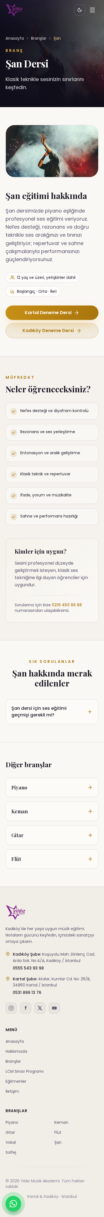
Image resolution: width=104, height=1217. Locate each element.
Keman (61, 1122)
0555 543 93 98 (28, 968)
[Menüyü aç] (92, 10)
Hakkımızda (16, 1051)
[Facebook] (25, 1008)
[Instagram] (11, 1008)
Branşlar (38, 38)
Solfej (11, 1152)
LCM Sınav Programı (25, 1071)
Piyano (12, 1122)
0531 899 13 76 (27, 992)
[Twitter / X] (39, 1008)
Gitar (10, 1132)
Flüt (57, 1132)
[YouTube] (54, 1008)
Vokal (11, 1142)
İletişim (12, 1091)
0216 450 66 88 (67, 605)
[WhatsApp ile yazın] (13, 1203)
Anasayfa (15, 38)
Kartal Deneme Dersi (48, 312)
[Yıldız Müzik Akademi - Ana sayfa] (14, 10)
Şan (58, 1142)
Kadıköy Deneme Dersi (48, 330)
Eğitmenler (16, 1081)
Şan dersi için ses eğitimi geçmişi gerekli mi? (39, 711)
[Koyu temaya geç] (79, 10)
